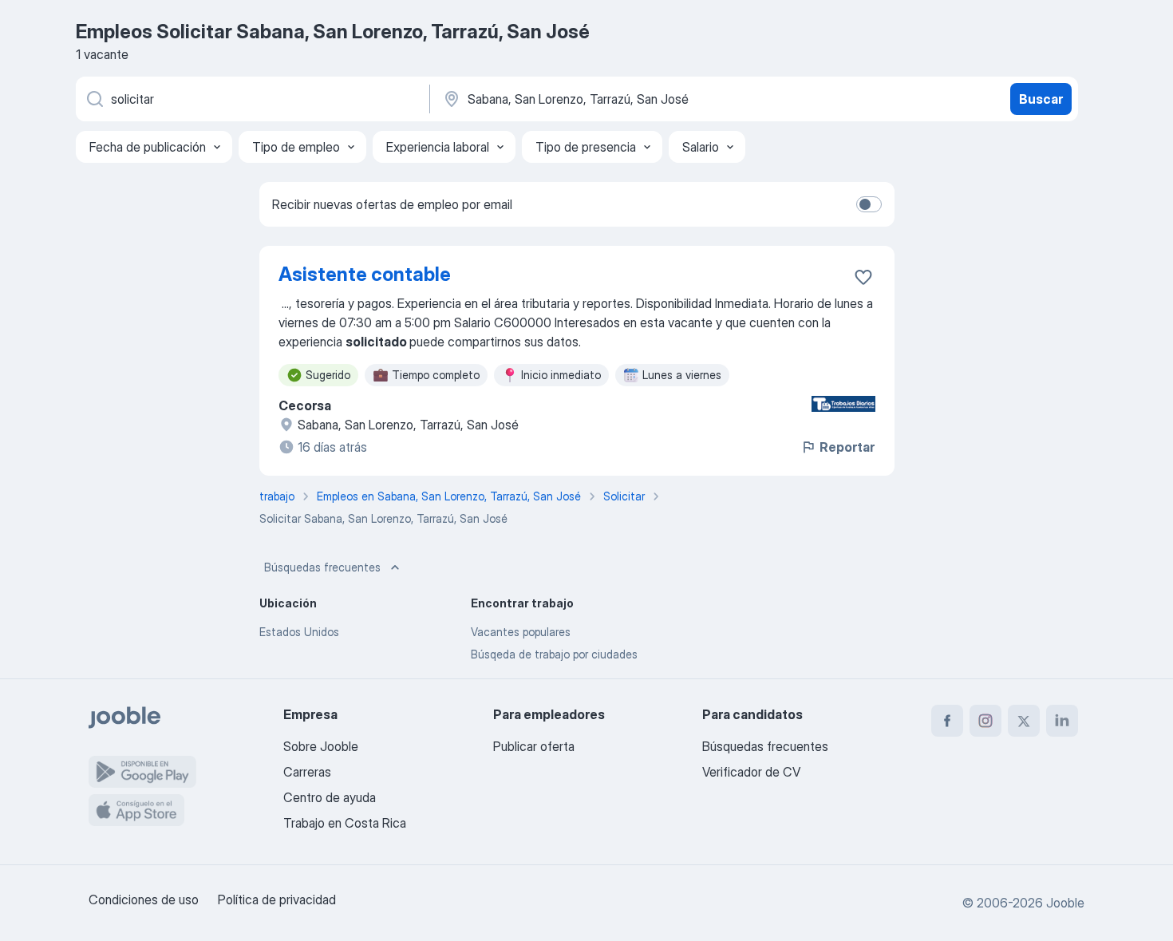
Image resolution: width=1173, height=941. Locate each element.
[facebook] (947, 721)
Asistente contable (364, 274)
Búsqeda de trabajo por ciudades (554, 654)
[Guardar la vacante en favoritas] (863, 277)
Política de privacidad (277, 899)
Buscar (1041, 99)
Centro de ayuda (329, 797)
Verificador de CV (751, 772)
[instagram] (985, 721)
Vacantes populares (521, 632)
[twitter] (1024, 721)
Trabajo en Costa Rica (344, 823)
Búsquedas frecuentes (322, 567)
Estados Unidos (299, 632)
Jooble (1065, 903)
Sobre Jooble (320, 746)
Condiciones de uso (144, 899)
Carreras (307, 772)
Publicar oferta (534, 746)
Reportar (847, 447)
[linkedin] (1062, 721)
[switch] (869, 204)
